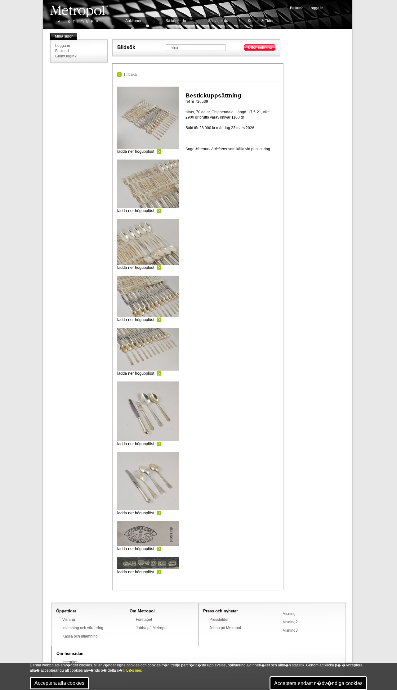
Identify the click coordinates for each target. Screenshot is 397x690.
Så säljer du (218, 21)
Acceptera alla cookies (59, 683)
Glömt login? (66, 56)
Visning (68, 619)
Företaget (144, 619)
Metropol (79, 14)
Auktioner (133, 21)
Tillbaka (130, 74)
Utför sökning (260, 47)
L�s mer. (134, 670)
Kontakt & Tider (261, 21)
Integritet (70, 662)
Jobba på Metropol (151, 628)
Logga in (316, 8)
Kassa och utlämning (80, 636)
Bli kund (297, 8)
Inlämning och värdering (82, 628)
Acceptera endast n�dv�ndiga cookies (318, 683)
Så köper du (176, 21)
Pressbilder (219, 619)
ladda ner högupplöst (135, 151)
